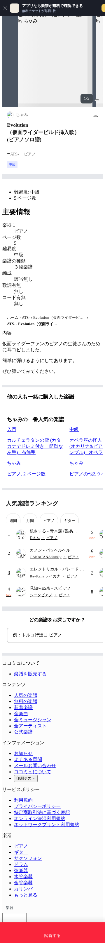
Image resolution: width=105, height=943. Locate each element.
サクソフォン (28, 858)
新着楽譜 (23, 707)
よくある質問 (28, 759)
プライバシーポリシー (37, 806)
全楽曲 (21, 713)
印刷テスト (25, 778)
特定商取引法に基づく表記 (42, 812)
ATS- (26, 317)
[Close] (5, 8)
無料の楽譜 (25, 701)
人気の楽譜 (25, 695)
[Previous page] (84, 503)
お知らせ (23, 753)
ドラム (21, 864)
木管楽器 (23, 876)
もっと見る (25, 894)
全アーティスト (30, 725)
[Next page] (94, 503)
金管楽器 (23, 882)
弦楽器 (21, 870)
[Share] (95, 116)
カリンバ (23, 888)
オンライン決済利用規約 (39, 818)
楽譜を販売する (30, 673)
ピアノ (21, 846)
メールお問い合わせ (35, 765)
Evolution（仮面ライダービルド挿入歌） (59, 317)
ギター (21, 852)
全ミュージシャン (32, 719)
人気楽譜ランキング (32, 503)
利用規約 (23, 800)
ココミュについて (32, 771)
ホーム (12, 317)
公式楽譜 (23, 731)
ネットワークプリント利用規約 (46, 824)
